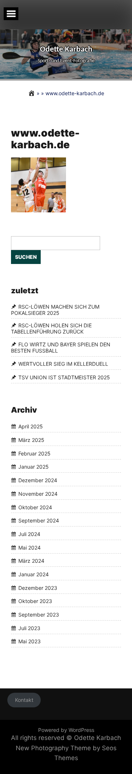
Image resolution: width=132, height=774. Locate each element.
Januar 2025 (33, 467)
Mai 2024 (29, 547)
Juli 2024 (29, 534)
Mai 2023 (29, 642)
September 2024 (38, 520)
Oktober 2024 (35, 507)
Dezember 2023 (37, 588)
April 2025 (30, 427)
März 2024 (31, 561)
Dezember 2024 (37, 480)
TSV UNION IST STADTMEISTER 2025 (64, 377)
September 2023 (38, 614)
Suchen (26, 257)
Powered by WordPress (66, 730)
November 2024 (38, 494)
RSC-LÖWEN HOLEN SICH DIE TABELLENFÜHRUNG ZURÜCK (51, 329)
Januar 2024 (33, 574)
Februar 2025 (34, 453)
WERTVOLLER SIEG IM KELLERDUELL (63, 364)
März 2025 (31, 440)
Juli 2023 (29, 628)
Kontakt (24, 700)
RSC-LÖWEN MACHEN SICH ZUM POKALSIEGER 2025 (55, 310)
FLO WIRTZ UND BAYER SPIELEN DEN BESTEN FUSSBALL (60, 347)
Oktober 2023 (35, 601)
